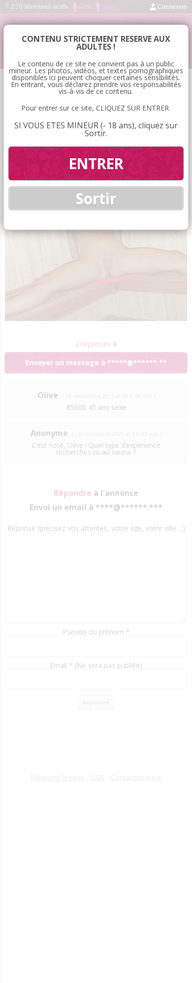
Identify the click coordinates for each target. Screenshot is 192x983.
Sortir (96, 198)
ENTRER (95, 163)
